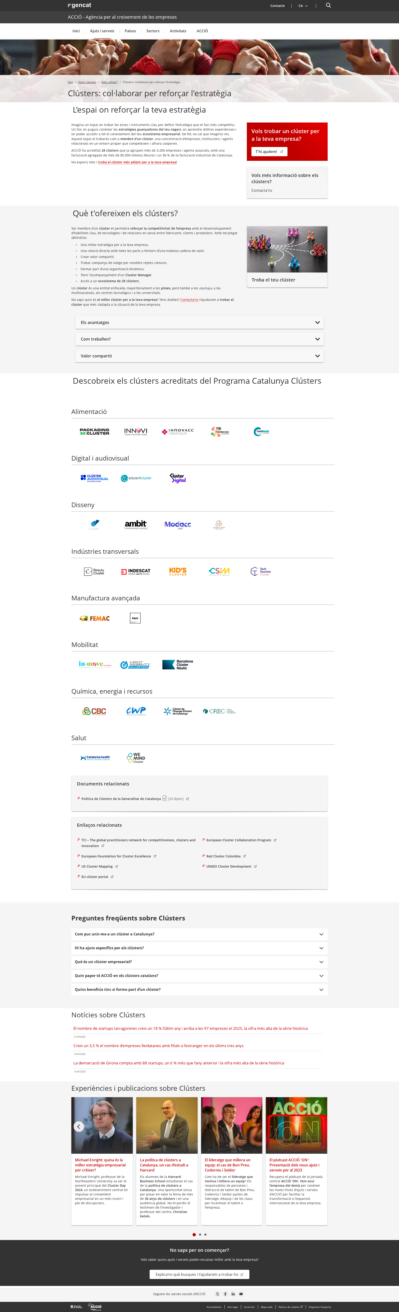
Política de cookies (288, 1307)
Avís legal (232, 1307)
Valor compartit (96, 356)
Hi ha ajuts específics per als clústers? (109, 947)
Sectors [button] (153, 30)
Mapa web (266, 1307)
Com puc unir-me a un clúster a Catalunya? (114, 934)
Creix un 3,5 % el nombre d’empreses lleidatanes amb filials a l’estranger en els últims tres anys (158, 1045)
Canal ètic (249, 1307)
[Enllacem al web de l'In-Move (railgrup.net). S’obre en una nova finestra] (94, 666)
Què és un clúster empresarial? (103, 961)
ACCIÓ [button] (202, 30)
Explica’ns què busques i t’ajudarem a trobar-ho (197, 1274)
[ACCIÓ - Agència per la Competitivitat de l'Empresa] (86, 1307)
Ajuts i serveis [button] (102, 30)
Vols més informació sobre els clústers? (284, 178)
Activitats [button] (178, 30)
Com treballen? (96, 339)
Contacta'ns (190, 299)
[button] (303, 5)
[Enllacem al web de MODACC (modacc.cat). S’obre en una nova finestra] (177, 526)
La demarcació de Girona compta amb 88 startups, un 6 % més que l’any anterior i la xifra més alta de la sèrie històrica (178, 1063)
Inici (76, 30)
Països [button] (130, 30)
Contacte (280, 5)
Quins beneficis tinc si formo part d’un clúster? (118, 989)
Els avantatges (95, 322)
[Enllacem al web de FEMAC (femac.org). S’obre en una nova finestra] (94, 619)
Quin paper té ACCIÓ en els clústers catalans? (116, 975)
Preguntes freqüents (320, 1307)
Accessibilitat (214, 1307)
